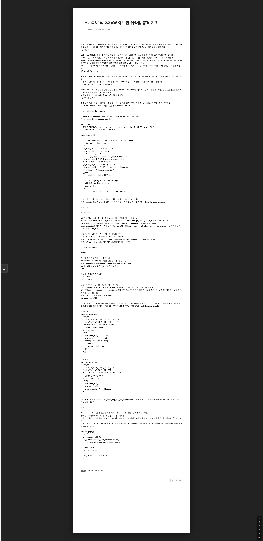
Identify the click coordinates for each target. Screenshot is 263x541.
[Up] (259, 530)
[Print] (259, 537)
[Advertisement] (131, 506)
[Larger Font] (259, 522)
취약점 (96, 470)
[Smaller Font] (259, 526)
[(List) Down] (259, 533)
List (4, 268)
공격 (102, 470)
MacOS (90, 470)
